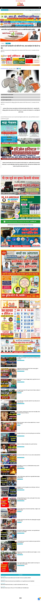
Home (3, 43)
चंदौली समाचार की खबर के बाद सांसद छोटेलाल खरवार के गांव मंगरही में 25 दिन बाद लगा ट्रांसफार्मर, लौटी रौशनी (16, 577)
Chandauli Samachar (5, 68)
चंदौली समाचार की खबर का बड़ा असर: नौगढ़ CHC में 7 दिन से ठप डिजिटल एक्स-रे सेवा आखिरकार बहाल (15, 587)
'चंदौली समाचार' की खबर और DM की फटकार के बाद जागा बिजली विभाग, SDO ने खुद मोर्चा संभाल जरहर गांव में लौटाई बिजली (17, 581)
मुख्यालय (8, 43)
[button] (1, 8)
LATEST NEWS (20, 355)
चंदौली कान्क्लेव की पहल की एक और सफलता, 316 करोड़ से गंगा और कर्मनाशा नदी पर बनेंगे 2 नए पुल (14, 584)
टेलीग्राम (29, 224)
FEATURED (20, 574)
